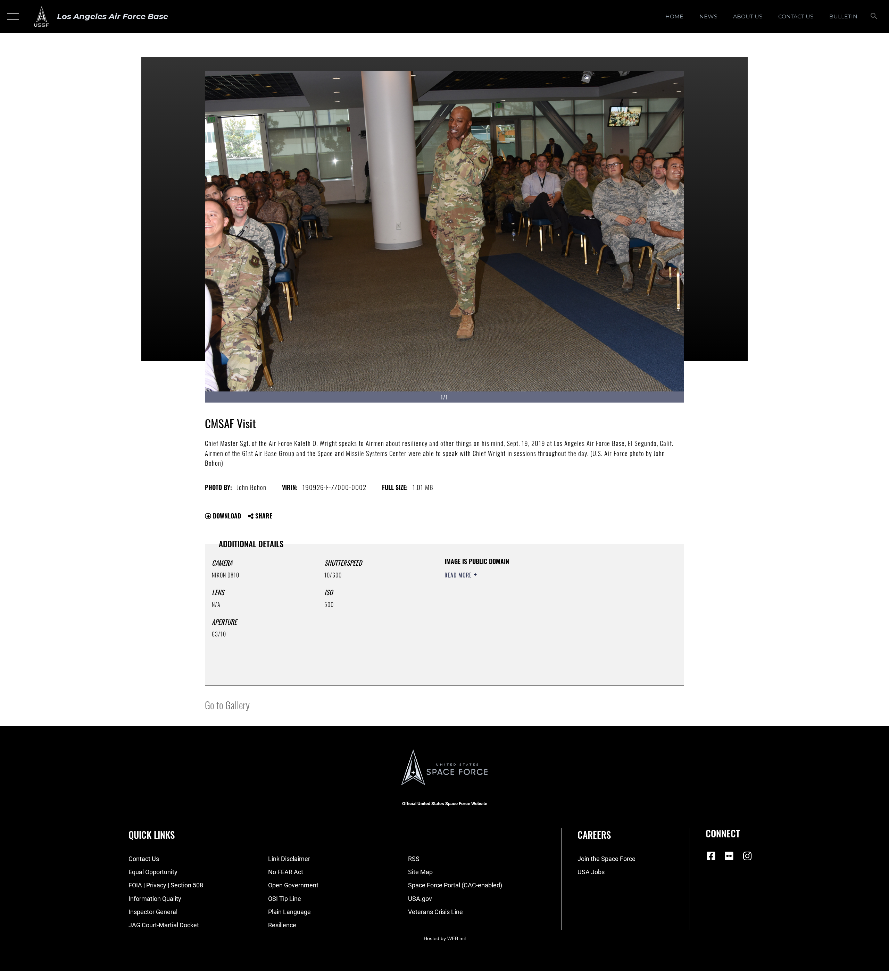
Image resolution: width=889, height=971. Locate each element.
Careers (594, 835)
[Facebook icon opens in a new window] (711, 856)
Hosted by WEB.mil (445, 938)
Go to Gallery (227, 704)
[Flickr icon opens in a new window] (729, 856)
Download (226, 515)
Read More (459, 575)
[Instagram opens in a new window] (747, 856)
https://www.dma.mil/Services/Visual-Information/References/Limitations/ (525, 619)
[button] (11, 16)
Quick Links (151, 835)
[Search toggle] (874, 17)
